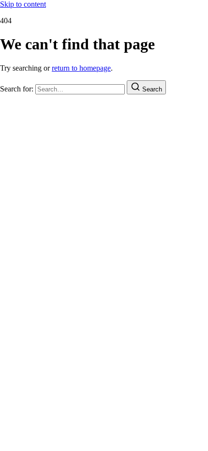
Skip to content (23, 4)
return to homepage (81, 68)
